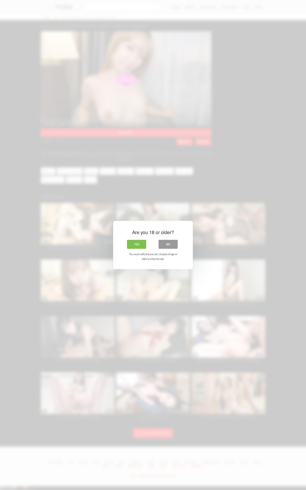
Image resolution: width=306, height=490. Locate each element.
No (168, 244)
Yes (136, 244)
